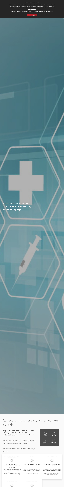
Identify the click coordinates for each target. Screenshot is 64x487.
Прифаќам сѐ (32, 15)
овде (39, 12)
